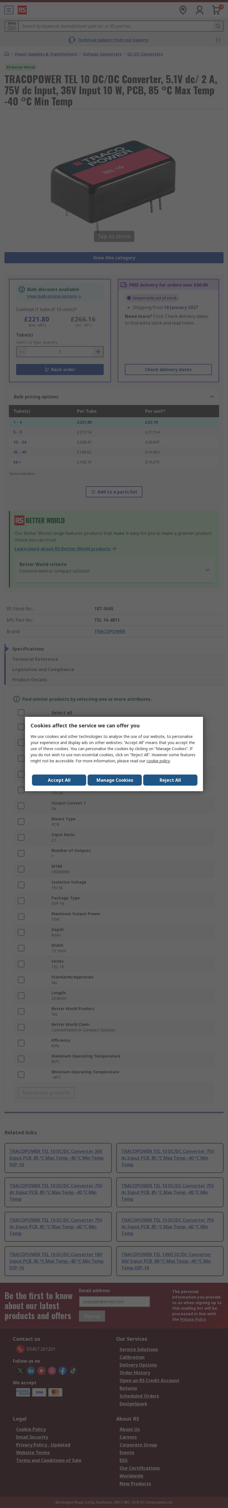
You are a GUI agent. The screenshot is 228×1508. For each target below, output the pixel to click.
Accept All (59, 780)
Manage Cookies (114, 780)
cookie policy (158, 760)
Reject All (170, 780)
